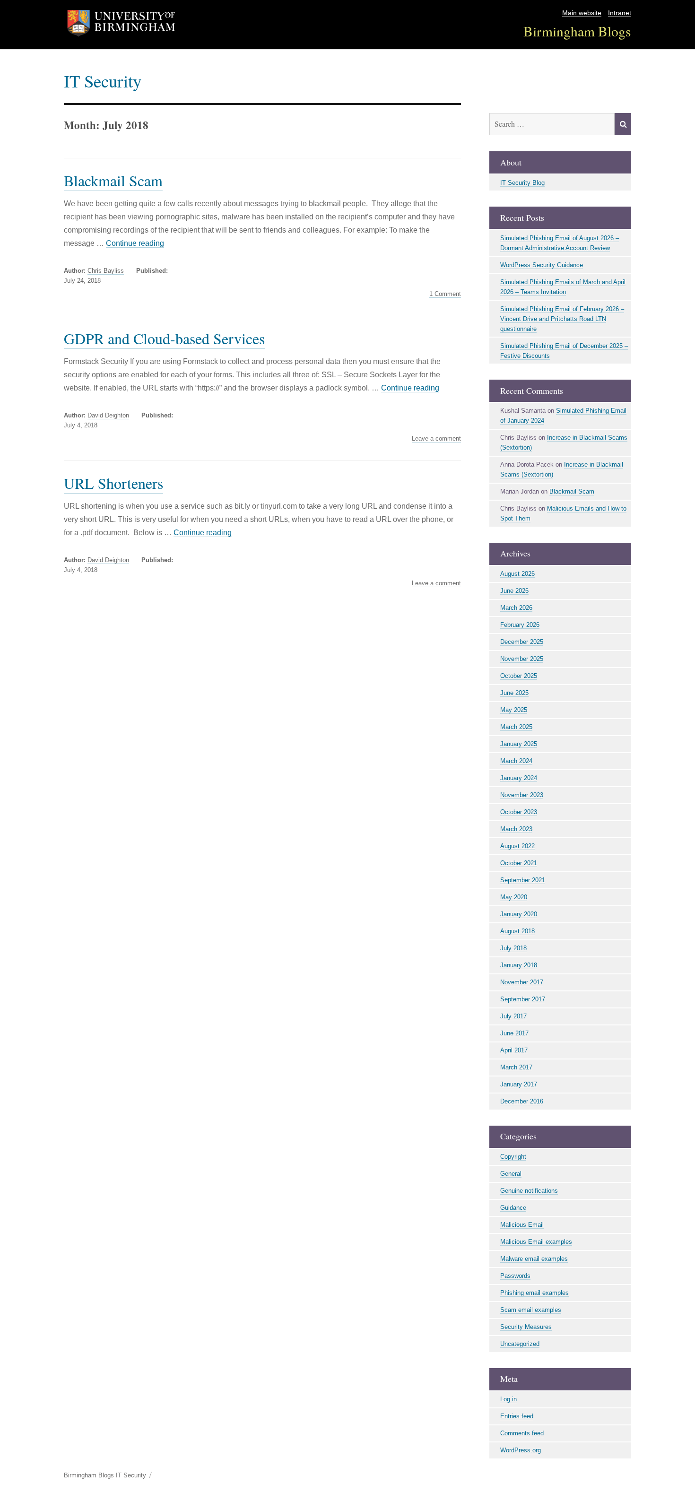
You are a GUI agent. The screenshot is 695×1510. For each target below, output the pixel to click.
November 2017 (521, 982)
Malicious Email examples (536, 1241)
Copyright (513, 1156)
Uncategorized (519, 1343)
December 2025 (521, 641)
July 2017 (513, 1016)
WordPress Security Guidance (541, 265)
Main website (581, 13)
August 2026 (517, 573)
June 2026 (514, 590)
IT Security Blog (522, 182)
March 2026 (516, 607)
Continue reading (135, 243)
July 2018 (513, 948)
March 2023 (516, 829)
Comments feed (522, 1433)
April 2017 (514, 1050)
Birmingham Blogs (577, 31)
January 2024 (518, 777)
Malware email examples (534, 1258)
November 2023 (521, 794)
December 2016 (521, 1101)
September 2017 (522, 999)
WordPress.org (520, 1450)
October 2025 (518, 675)
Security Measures (526, 1326)
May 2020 (513, 897)
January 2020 (518, 914)
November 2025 (521, 658)
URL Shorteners (113, 483)
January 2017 (518, 1084)
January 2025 (518, 743)
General (510, 1173)
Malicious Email (522, 1224)
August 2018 (517, 931)
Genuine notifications (529, 1190)
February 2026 (519, 624)
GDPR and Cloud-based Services (164, 338)
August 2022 (517, 846)
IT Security (102, 80)
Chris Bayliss (105, 270)
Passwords (515, 1275)
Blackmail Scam (113, 180)
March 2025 (516, 726)
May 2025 (513, 709)
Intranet (619, 13)
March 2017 (516, 1067)
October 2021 (518, 863)
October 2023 (518, 812)
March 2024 (516, 760)
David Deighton (108, 415)
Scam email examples (530, 1309)
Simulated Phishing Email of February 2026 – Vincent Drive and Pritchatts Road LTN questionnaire (562, 318)
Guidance (513, 1207)
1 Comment (445, 294)
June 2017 (514, 1033)
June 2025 (514, 692)
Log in (508, 1399)
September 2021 (522, 880)
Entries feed (516, 1416)
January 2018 (518, 965)
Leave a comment (436, 439)
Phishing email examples (534, 1292)
